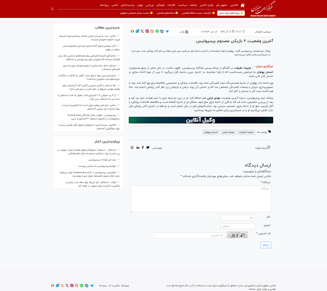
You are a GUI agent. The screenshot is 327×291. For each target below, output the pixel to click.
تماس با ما (114, 285)
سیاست (182, 5)
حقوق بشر (221, 5)
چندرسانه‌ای (127, 5)
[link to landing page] (263, 9)
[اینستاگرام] (147, 32)
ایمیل (267, 225)
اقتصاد (171, 5)
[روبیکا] (132, 32)
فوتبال (258, 31)
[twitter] (147, 148)
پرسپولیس (188, 68)
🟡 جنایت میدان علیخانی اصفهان (136, 13)
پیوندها (104, 5)
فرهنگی (160, 5)
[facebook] (143, 148)
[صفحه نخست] (242, 5)
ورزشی (149, 5)
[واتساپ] (157, 32)
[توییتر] (142, 32)
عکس (115, 5)
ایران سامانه (255, 289)
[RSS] (62, 286)
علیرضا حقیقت (246, 132)
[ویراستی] (137, 32)
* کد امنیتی (263, 233)
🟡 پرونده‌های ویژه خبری (231, 13)
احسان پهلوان (211, 132)
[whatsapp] (132, 148)
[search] (52, 9)
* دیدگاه (265, 182)
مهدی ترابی (228, 132)
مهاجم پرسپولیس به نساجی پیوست (97, 166)
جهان (140, 5)
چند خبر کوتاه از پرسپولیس (102, 159)
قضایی (234, 5)
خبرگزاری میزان (264, 66)
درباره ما (103, 285)
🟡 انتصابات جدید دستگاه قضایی (198, 13)
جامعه (193, 5)
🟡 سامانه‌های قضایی (167, 13)
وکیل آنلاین (206, 5)
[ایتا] (152, 32)
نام (268, 217)
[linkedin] (137, 148)
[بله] (162, 32)
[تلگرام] (167, 32)
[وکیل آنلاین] (201, 120)
